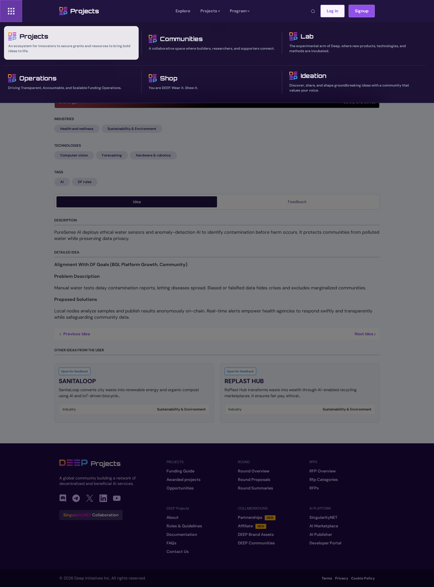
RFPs (314, 488)
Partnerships (256, 517)
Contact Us (178, 551)
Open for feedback (74, 371)
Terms (327, 578)
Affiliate (251, 526)
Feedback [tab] (297, 201)
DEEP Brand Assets (256, 534)
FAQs (171, 543)
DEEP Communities (256, 543)
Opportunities (180, 488)
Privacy (341, 578)
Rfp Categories (323, 479)
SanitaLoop (77, 381)
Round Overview (253, 471)
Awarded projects (183, 479)
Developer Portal (325, 543)
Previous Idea (76, 334)
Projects (84, 11)
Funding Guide (180, 471)
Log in (332, 11)
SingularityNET (323, 517)
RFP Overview (322, 471)
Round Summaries (255, 488)
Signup (361, 11)
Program (238, 11)
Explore (183, 11)
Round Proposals (254, 479)
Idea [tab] (137, 201)
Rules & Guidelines (184, 526)
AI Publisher (320, 534)
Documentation (182, 534)
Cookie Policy (363, 578)
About (173, 517)
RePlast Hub (244, 381)
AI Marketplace (323, 526)
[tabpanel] (217, 314)
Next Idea (364, 334)
